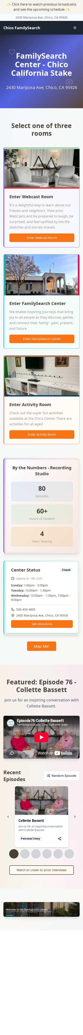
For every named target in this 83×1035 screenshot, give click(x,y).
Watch (44, 800)
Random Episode (64, 776)
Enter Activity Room (42, 434)
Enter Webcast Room (42, 238)
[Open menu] (75, 27)
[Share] (59, 839)
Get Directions (42, 624)
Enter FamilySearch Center (42, 339)
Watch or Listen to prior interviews (42, 870)
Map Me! (41, 646)
